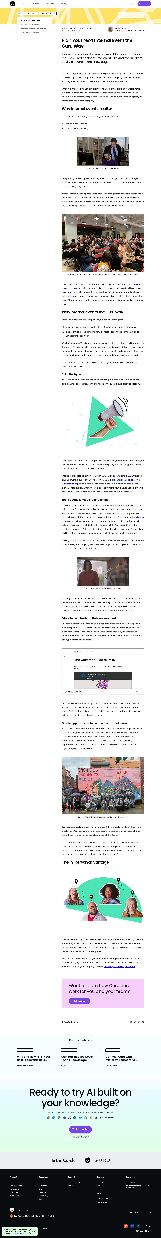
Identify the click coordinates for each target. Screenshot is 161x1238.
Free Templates (102, 1202)
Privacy (44, 1229)
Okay (33, 1231)
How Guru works (16, 1186)
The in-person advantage (30, 32)
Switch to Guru (102, 1199)
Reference (42, 1189)
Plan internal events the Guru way (33, 28)
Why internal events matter (30, 25)
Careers (100, 1182)
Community (43, 1196)
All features (14, 1192)
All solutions (14, 1196)
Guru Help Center (74, 1182)
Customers (43, 1186)
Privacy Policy (19, 1233)
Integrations (14, 1189)
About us (100, 1186)
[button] (23, 4)
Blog (40, 1199)
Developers (43, 1192)
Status (70, 1186)
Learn (41, 1182)
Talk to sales (144, 4)
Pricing (63, 4)
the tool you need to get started (119, 966)
